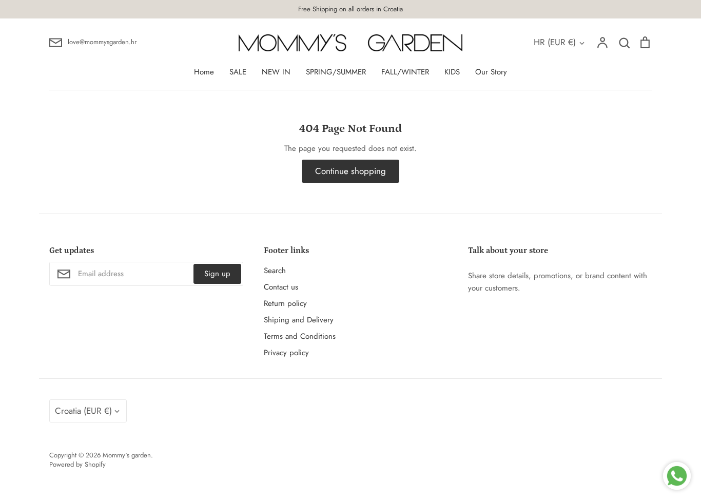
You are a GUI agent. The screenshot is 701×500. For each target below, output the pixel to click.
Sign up (217, 273)
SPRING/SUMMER (336, 72)
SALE (237, 72)
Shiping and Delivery (299, 319)
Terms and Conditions (300, 336)
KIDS (452, 72)
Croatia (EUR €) (83, 411)
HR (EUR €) (555, 42)
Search (275, 270)
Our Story (491, 72)
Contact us (281, 287)
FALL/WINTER (405, 72)
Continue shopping (350, 171)
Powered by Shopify (77, 464)
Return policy (285, 303)
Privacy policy (286, 352)
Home (204, 72)
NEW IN (276, 72)
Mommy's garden (127, 455)
